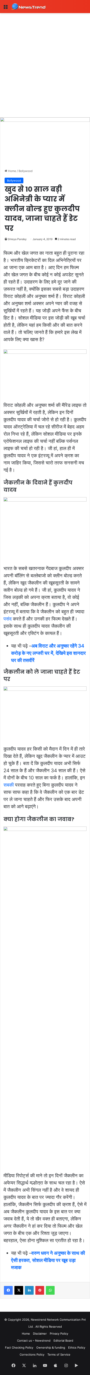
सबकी (8, 785)
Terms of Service (58, 1354)
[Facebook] (8, 1290)
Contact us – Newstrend (33, 1340)
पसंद (7, 619)
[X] (18, 1290)
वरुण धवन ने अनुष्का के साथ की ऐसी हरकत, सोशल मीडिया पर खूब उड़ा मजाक (48, 1260)
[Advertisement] (45, 60)
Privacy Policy (59, 1333)
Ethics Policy (76, 1347)
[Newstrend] (28, 6)
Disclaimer (40, 1333)
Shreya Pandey (17, 239)
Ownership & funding (50, 1347)
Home (11, 171)
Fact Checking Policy (19, 1347)
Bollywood (26, 171)
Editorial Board (63, 1340)
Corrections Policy (32, 1354)
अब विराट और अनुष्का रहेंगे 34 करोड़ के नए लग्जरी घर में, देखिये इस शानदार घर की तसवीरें (48, 653)
